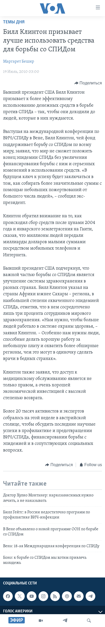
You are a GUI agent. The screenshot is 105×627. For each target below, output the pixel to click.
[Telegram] (65, 620)
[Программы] (40, 620)
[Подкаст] (67, 596)
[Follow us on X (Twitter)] (19, 596)
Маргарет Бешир (18, 62)
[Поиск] (89, 620)
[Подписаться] (79, 596)
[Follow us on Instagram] (43, 596)
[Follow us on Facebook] (8, 596)
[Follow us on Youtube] (31, 596)
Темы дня (13, 22)
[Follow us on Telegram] (90, 596)
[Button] (88, 83)
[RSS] (55, 596)
